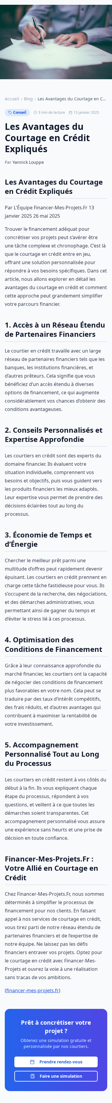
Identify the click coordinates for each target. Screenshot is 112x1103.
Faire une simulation (61, 1076)
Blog (28, 99)
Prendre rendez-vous (60, 1062)
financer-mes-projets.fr (32, 990)
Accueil (12, 99)
